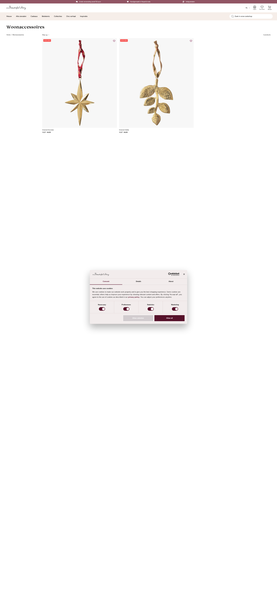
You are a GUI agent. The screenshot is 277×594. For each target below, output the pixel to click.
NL (247, 8)
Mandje (270, 8)
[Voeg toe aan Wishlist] (114, 41)
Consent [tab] (106, 281)
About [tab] (171, 281)
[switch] (126, 309)
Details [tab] (138, 281)
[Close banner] (184, 274)
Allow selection (138, 318)
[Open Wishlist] (262, 7)
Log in (256, 8)
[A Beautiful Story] (16, 8)
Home (8, 35)
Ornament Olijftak (124, 130)
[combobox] (251, 16)
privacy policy (133, 297)
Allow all (169, 318)
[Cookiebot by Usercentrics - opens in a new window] (169, 274)
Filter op (45, 35)
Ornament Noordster (48, 130)
